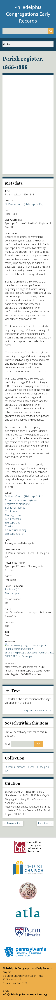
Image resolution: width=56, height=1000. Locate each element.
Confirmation (12, 511)
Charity (9, 526)
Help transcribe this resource (37, 710)
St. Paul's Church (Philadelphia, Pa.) (24, 204)
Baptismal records (15, 507)
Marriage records (14, 515)
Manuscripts (12, 593)
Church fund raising (15, 530)
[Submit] (51, 31)
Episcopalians (12, 522)
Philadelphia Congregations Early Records (28, 14)
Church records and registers (21, 500)
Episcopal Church (14, 533)
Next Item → (45, 823)
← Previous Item (13, 823)
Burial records (13, 519)
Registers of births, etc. (17, 504)
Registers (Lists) (14, 589)
